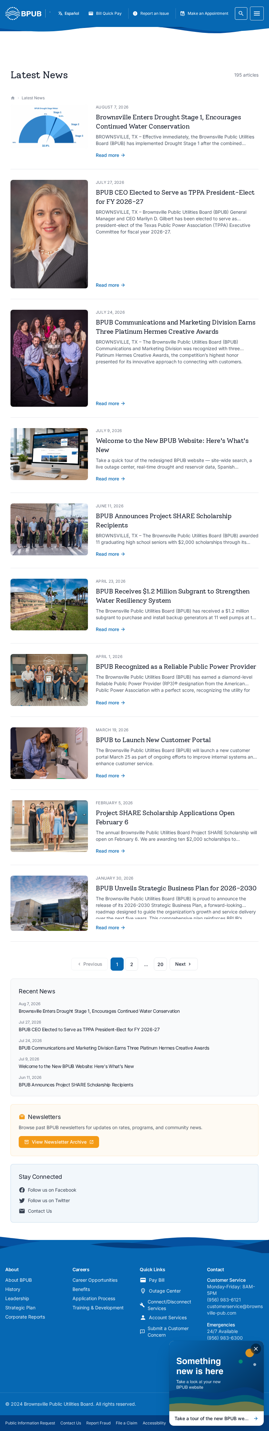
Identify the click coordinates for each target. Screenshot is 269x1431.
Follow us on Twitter (49, 1200)
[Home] (12, 98)
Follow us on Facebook (52, 1190)
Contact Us (40, 1211)
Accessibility (154, 1422)
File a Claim (126, 1422)
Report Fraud (98, 1422)
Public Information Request (30, 1422)
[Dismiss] (256, 1349)
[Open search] (241, 13)
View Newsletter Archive (59, 1142)
